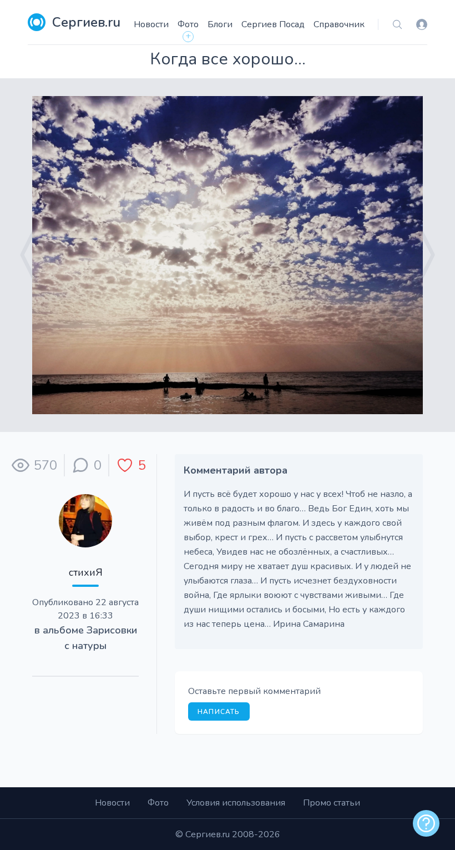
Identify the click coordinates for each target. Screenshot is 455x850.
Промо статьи (331, 803)
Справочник (339, 24)
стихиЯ (86, 572)
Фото (188, 24)
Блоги (220, 24)
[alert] (426, 823)
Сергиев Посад (273, 24)
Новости (151, 24)
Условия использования (235, 803)
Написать (219, 711)
